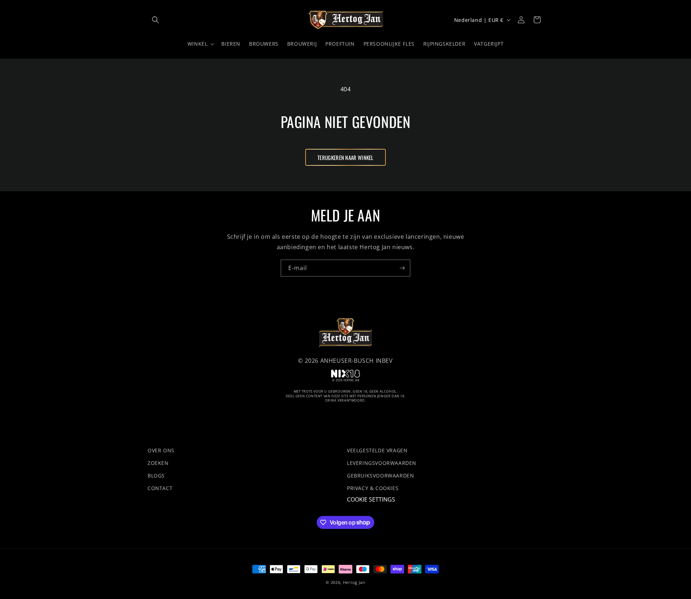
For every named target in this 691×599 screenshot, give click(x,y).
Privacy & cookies (372, 488)
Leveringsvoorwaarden (381, 462)
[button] (155, 20)
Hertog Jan (354, 582)
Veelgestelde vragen (377, 450)
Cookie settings (371, 500)
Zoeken (158, 462)
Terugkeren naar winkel (345, 157)
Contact (160, 488)
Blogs (156, 475)
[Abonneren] (402, 268)
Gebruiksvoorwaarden (380, 475)
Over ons (161, 450)
